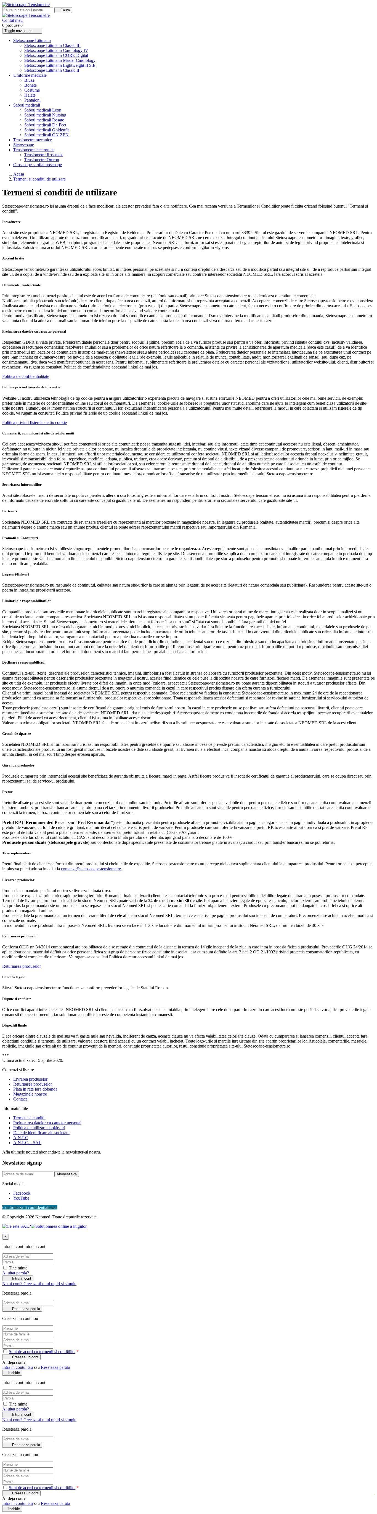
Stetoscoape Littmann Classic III (52, 45)
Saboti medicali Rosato (44, 120)
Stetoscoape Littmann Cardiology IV (56, 50)
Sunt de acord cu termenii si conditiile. (42, 1351)
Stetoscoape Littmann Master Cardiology (59, 60)
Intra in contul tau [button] (17, 1367)
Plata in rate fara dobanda (35, 1089)
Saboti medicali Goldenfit (46, 130)
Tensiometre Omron (41, 159)
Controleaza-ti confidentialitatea (29, 1207)
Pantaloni (32, 100)
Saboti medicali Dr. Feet (45, 125)
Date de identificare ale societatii (41, 1132)
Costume (32, 90)
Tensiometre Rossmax (43, 154)
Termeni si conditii (29, 1117)
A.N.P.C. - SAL (27, 1142)
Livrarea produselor (30, 1079)
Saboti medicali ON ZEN (46, 134)
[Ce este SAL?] (16, 1226)
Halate (30, 95)
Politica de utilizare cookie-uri (39, 1127)
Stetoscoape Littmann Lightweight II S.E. (60, 65)
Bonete (30, 85)
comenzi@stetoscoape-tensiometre (91, 868)
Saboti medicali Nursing (45, 115)
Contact (20, 1099)
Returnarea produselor (21, 966)
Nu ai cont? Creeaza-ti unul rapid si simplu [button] (39, 1283)
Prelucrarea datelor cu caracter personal (47, 1122)
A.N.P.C (20, 1137)
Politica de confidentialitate (25, 376)
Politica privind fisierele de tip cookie (34, 422)
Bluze (29, 80)
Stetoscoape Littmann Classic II (51, 70)
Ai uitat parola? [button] (15, 1273)
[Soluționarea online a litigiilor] (59, 1226)
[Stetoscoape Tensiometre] (26, 4)
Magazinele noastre (30, 1094)
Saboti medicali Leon (42, 110)
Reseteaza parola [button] (55, 1367)
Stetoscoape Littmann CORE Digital (56, 55)
